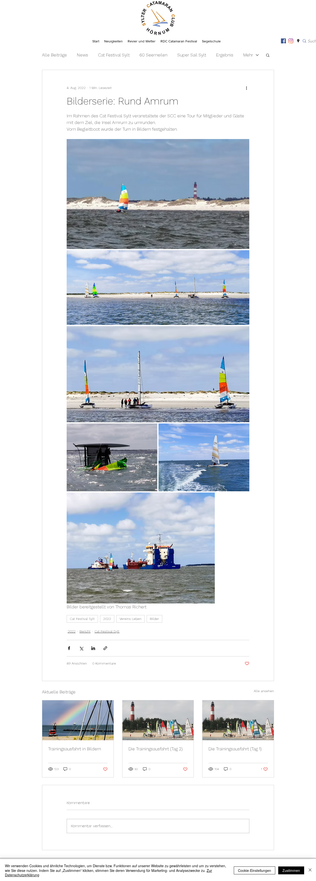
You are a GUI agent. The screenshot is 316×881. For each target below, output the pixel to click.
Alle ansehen (264, 691)
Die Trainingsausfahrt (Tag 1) (235, 748)
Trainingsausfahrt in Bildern (74, 748)
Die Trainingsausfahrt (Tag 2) (155, 748)
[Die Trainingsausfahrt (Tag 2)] (158, 720)
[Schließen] (310, 870)
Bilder (154, 619)
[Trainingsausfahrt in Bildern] (78, 720)
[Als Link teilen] (105, 648)
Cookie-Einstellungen (254, 870)
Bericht (85, 631)
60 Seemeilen (153, 54)
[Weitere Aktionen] (246, 88)
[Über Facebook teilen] (69, 648)
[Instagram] (290, 40)
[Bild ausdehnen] (158, 194)
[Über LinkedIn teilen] (93, 648)
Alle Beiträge (54, 54)
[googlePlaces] (298, 40)
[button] (267, 55)
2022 (107, 619)
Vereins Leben (130, 619)
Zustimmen (291, 870)
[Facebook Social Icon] (283, 40)
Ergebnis (224, 54)
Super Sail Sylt (191, 54)
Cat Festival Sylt (114, 54)
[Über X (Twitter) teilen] (81, 648)
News (82, 54)
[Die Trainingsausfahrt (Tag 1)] (238, 720)
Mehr (248, 54)
